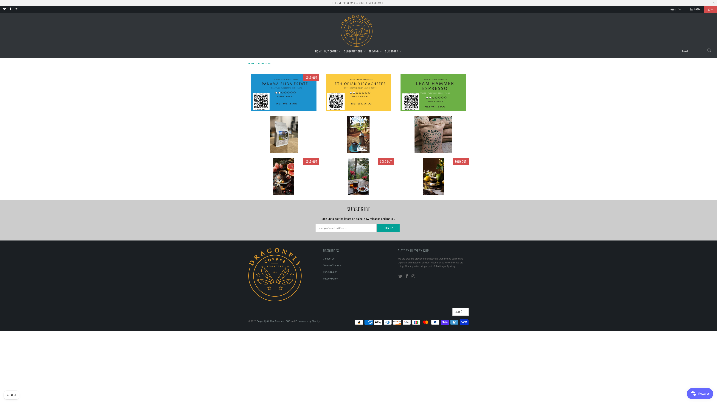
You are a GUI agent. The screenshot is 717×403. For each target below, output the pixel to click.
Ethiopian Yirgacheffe (358, 92)
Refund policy (330, 272)
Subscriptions (353, 51)
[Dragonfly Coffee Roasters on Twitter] (4, 9)
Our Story (392, 51)
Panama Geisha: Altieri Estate (433, 176)
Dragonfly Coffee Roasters (271, 321)
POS (288, 321)
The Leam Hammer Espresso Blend (433, 92)
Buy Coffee (331, 51)
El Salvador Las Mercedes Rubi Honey (358, 176)
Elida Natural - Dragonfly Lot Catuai (283, 92)
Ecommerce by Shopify (307, 321)
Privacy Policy (330, 278)
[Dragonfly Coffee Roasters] (357, 31)
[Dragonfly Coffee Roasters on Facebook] (10, 9)
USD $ (674, 9)
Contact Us (329, 258)
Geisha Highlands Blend (283, 134)
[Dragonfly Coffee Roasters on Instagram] (16, 9)
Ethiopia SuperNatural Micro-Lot (433, 134)
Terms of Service (332, 265)
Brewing (374, 51)
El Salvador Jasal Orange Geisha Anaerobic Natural (283, 176)
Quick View (284, 104)
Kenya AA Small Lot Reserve (358, 134)
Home (318, 51)
